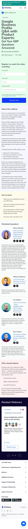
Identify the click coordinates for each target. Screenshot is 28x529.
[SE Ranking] (6, 8)
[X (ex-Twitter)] (4, 511)
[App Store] (6, 500)
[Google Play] (17, 500)
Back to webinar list (10, 13)
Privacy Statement (11, 96)
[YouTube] (8, 511)
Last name (5, 78)
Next (19, 455)
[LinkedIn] (11, 511)
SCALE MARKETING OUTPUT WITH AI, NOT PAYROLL (13, 418)
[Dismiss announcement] (25, 2)
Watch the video (11, 447)
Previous (8, 455)
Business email (6, 86)
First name (5, 70)
